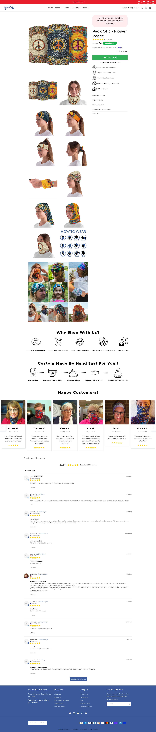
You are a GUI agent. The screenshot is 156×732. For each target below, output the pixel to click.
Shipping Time (98, 104)
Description (97, 100)
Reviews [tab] (28, 471)
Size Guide (124, 51)
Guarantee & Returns (101, 109)
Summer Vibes (59, 707)
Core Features (98, 95)
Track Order (84, 697)
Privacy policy (84, 729)
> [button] (78, 679)
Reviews (95, 114)
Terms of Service (86, 707)
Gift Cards (57, 697)
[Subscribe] (129, 704)
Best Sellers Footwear (61, 700)
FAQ (82, 700)
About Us (57, 694)
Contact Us (84, 694)
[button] (58, 8)
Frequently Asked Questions (110, 62)
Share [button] (34, 487)
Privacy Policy (85, 703)
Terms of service (93, 729)
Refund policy (74, 729)
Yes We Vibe (65, 729)
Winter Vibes (58, 703)
